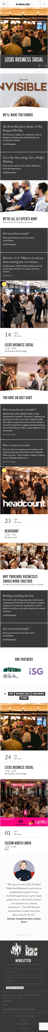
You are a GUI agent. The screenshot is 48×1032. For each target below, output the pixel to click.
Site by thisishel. (24, 1028)
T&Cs (5, 1005)
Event (11, 694)
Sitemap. (24, 1020)
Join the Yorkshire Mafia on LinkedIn (18, 1009)
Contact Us (7, 1001)
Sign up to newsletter (15, 988)
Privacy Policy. (24, 1024)
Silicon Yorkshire (38, 694)
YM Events (24, 698)
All (5, 694)
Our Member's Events (22, 694)
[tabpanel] (24, 36)
